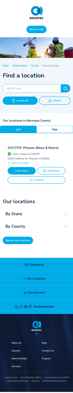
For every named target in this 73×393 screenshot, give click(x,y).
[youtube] (26, 307)
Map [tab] (55, 129)
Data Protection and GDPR (57, 377)
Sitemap (35, 381)
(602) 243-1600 (20, 163)
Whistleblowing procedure (55, 381)
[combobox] (32, 88)
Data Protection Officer (31, 377)
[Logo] (36, 326)
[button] (36, 214)
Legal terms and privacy (17, 381)
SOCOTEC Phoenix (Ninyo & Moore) (33, 148)
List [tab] (18, 129)
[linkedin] (16, 307)
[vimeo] (30, 307)
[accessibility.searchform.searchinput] (65, 88)
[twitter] (21, 307)
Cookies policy (10, 377)
